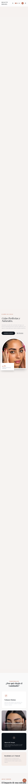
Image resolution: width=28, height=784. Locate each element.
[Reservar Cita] (22, 3)
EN (19, 3)
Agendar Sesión (8, 333)
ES (15, 3)
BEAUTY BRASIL (5, 3)
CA (17, 3)
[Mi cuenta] (13, 3)
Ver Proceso (20, 333)
